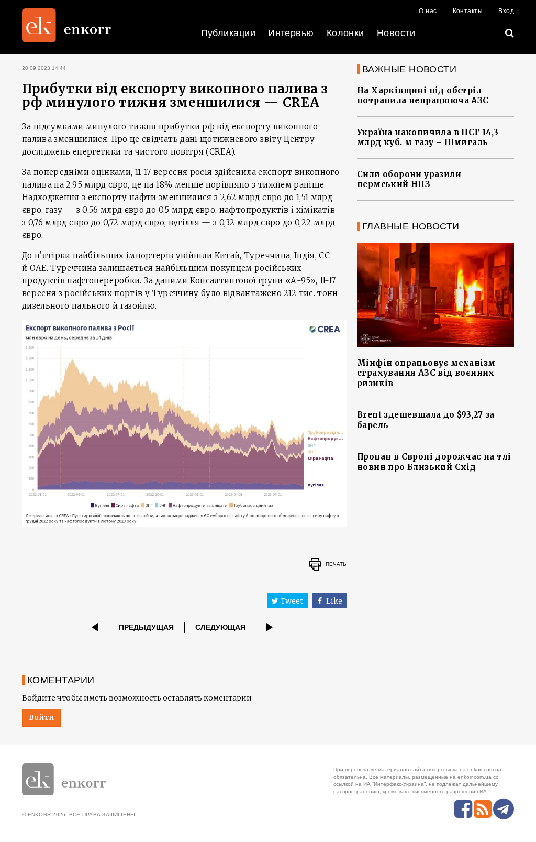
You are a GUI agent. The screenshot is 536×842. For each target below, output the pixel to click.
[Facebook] (463, 809)
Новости (396, 33)
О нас (428, 11)
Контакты (468, 11)
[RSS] (483, 809)
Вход (506, 11)
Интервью (291, 33)
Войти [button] (41, 717)
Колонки (345, 33)
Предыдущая (146, 627)
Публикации (228, 33)
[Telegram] (503, 809)
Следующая (220, 627)
